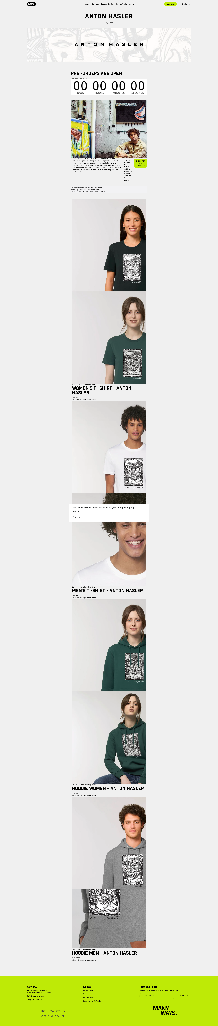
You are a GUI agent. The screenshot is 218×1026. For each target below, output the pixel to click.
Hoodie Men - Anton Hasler (104, 952)
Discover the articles (140, 163)
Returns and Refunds (92, 1001)
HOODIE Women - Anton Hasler (108, 788)
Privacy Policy (88, 997)
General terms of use (91, 994)
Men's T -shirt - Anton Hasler (107, 590)
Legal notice (88, 990)
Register (183, 996)
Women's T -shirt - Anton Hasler (101, 390)
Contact (171, 4)
